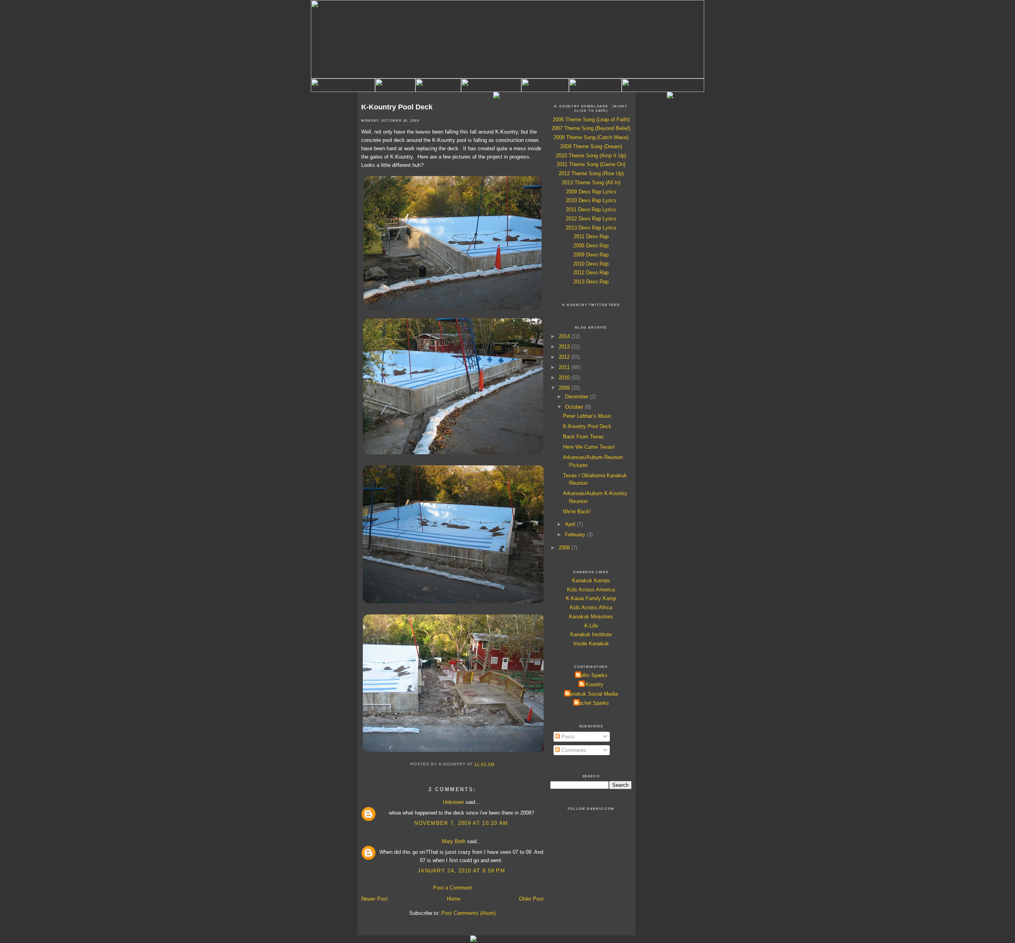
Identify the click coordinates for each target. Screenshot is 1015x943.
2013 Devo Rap (591, 282)
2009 (565, 388)
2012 (565, 357)
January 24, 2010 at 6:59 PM (461, 871)
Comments (573, 750)
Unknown (453, 802)
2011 (565, 367)
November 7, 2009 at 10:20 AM (461, 823)
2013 (565, 347)
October (575, 407)
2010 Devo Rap (591, 264)
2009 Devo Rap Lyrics (591, 192)
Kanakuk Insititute (591, 634)
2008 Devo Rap (591, 246)
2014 (565, 336)
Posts (567, 737)
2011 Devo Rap (591, 236)
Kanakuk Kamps (591, 580)
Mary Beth (453, 841)
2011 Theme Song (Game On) (591, 164)
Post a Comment (452, 888)
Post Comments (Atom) (468, 913)
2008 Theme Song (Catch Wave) (590, 137)
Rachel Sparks (592, 703)
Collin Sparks (592, 675)
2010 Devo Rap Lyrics (591, 200)
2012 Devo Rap (591, 272)
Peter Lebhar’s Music (587, 416)
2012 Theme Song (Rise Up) (591, 173)
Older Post (531, 899)
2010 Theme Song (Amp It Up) (591, 156)
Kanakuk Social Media (592, 694)
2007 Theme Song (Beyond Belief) (591, 128)
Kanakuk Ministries (591, 617)
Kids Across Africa (591, 607)
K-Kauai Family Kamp (591, 598)
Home (453, 899)
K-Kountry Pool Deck (397, 107)
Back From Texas (583, 437)
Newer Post (374, 899)
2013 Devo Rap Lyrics (591, 228)
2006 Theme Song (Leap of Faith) (591, 119)
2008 (565, 548)
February (576, 534)
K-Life (591, 626)
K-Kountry (591, 684)
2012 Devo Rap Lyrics (591, 219)
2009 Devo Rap (591, 255)
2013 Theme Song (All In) (591, 183)
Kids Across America (591, 590)
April (571, 524)
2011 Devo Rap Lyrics (591, 209)
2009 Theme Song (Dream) (591, 146)
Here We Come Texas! (589, 447)
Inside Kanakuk (591, 644)
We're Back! (577, 512)
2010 (565, 378)
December (577, 397)
